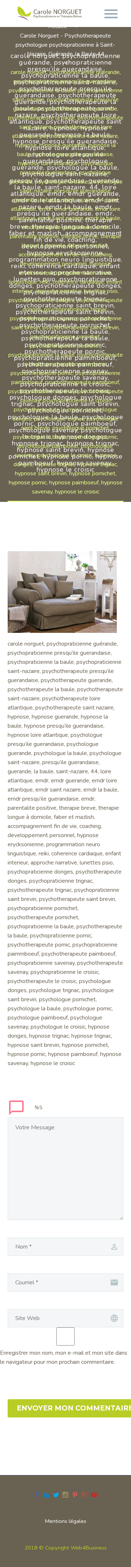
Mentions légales (65, 1521)
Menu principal (111, 13)
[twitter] (56, 1495)
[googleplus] (84, 1495)
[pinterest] (75, 1495)
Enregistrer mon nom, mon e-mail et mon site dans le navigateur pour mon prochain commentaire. (63, 1357)
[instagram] (65, 1495)
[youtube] (94, 1495)
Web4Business (89, 1547)
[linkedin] (46, 1495)
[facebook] (37, 1495)
